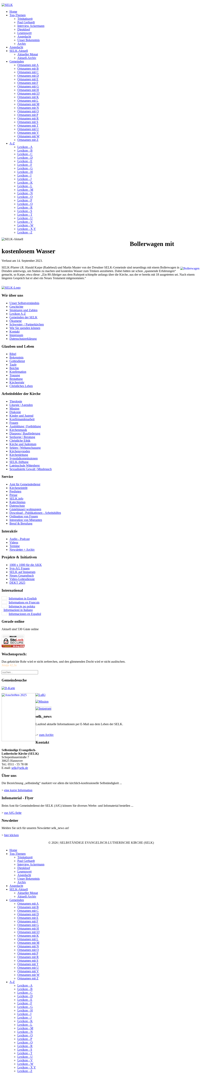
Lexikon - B (25, 150)
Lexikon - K (25, 182)
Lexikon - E (24, 161)
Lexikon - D (25, 157)
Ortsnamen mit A (28, 65)
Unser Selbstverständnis (24, 303)
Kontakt (14, 331)
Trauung (14, 375)
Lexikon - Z (24, 232)
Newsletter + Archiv (22, 549)
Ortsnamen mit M (28, 104)
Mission (14, 408)
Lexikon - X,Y (26, 229)
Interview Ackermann (30, 26)
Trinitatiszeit (25, 18)
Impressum (16, 335)
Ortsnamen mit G (28, 86)
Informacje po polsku (22, 606)
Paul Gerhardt (26, 22)
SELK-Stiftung (18, 462)
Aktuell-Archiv (26, 58)
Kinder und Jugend (21, 415)
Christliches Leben (21, 386)
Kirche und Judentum (22, 444)
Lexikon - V (25, 221)
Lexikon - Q (25, 204)
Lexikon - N (25, 193)
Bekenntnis (16, 357)
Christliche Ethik (19, 440)
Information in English (23, 598)
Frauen (13, 422)
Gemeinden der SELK (23, 317)
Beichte (14, 368)
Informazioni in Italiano (18, 610)
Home (13, 11)
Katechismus (17, 502)
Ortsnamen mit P (27, 115)
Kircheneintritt (18, 488)
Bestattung (16, 378)
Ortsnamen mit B (28, 68)
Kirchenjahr (16, 382)
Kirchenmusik (18, 430)
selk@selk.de (19, 768)
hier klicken (11, 835)
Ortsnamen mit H (28, 90)
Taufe (13, 364)
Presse (13, 495)
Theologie (15, 401)
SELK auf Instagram (22, 572)
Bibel (12, 354)
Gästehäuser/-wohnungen (25, 509)
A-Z (12, 143)
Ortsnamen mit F (27, 82)
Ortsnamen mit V (28, 132)
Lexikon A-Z (17, 313)
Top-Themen (17, 15)
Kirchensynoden (19, 451)
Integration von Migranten (25, 520)
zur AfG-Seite (13, 812)
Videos (13, 542)
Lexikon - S (24, 211)
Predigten (15, 491)
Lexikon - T (24, 214)
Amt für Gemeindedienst (24, 484)
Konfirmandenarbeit (22, 419)
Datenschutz (17, 505)
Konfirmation (17, 371)
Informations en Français (24, 602)
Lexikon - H (25, 172)
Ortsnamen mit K (28, 97)
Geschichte (16, 306)
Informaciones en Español (25, 614)
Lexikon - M (25, 189)
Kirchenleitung (18, 454)
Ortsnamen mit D (28, 75)
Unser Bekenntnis (28, 40)
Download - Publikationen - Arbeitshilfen (35, 512)
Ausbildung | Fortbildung (25, 426)
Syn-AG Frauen (19, 568)
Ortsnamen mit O (28, 111)
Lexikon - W (25, 225)
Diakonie (15, 412)
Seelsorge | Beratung (22, 437)
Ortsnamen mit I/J (28, 93)
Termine (14, 546)
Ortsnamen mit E (27, 79)
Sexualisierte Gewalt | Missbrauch (30, 469)
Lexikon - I (24, 175)
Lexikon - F (24, 164)
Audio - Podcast (19, 539)
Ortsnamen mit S (27, 122)
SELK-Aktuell (18, 50)
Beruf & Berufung (20, 523)
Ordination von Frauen (23, 516)
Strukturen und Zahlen (23, 310)
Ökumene (15, 321)
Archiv (21, 43)
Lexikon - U (25, 218)
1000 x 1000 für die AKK (25, 564)
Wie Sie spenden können (24, 328)
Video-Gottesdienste (22, 579)
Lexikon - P (24, 200)
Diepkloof (23, 29)
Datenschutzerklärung (23, 338)
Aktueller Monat (27, 54)
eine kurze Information (18, 790)
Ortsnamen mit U (28, 129)
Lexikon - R (25, 207)
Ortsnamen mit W (28, 136)
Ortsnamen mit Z (27, 139)
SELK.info (16, 498)
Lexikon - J (24, 179)
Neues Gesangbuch (21, 575)
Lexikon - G (25, 168)
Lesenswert (24, 33)
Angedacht (24, 36)
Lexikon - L (24, 186)
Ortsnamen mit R (28, 118)
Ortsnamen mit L (27, 100)
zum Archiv (46, 734)
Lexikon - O (25, 196)
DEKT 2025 (17, 582)
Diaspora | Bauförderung (24, 433)
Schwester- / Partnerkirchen (26, 324)
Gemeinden (16, 61)
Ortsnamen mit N (28, 107)
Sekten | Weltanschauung (25, 447)
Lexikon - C (25, 154)
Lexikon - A (25, 147)
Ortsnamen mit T (27, 125)
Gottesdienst (17, 361)
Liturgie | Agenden (21, 405)
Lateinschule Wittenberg (24, 465)
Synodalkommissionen (23, 458)
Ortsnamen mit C (28, 72)
